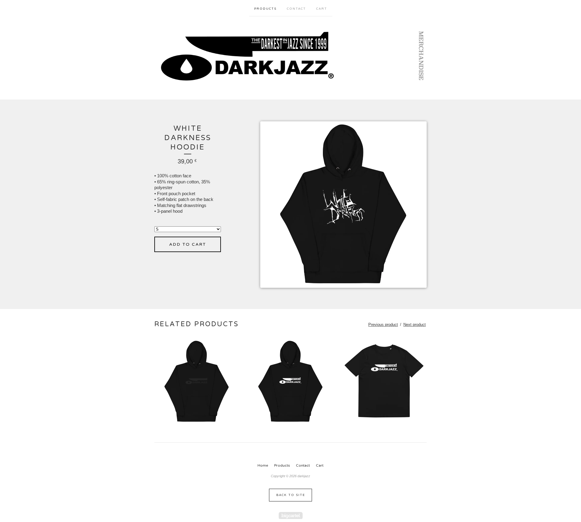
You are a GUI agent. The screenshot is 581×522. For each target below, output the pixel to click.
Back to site (290, 495)
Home (263, 465)
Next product (414, 324)
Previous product (383, 324)
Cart (321, 9)
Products (265, 9)
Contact (296, 9)
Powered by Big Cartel (291, 515)
